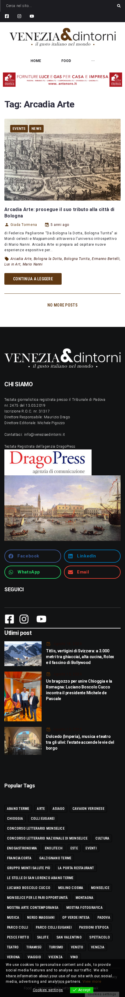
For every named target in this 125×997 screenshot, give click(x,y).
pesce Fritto (18, 937)
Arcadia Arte (21, 259)
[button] (32, 556)
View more (92, 982)
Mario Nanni (33, 264)
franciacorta (19, 858)
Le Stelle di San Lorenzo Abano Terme (40, 878)
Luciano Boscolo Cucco (28, 888)
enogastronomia (22, 848)
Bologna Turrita (77, 259)
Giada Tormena (23, 225)
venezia (97, 947)
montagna (85, 898)
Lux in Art (12, 264)
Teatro (13, 947)
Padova (103, 917)
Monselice (100, 888)
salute (43, 937)
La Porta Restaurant (76, 868)
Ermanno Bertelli (105, 259)
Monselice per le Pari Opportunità (37, 898)
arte (41, 809)
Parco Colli (17, 927)
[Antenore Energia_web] (62, 79)
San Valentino (69, 937)
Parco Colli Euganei (54, 927)
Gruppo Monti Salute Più (28, 868)
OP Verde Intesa (76, 917)
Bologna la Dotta (48, 259)
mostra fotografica (84, 908)
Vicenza (56, 957)
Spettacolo (99, 937)
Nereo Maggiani (40, 917)
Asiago (59, 809)
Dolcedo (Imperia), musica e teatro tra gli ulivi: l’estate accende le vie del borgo (80, 742)
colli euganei (43, 819)
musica (13, 917)
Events (19, 128)
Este (74, 848)
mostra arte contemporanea (32, 908)
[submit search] (119, 6)
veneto (77, 947)
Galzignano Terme (55, 858)
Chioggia (15, 819)
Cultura (102, 838)
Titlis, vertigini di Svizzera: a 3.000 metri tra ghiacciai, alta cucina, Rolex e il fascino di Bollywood (80, 657)
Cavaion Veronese (88, 809)
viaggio (34, 957)
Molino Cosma (70, 888)
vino (74, 957)
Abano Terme (18, 809)
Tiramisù (33, 947)
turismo (56, 947)
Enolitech (54, 848)
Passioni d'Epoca (94, 927)
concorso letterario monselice (36, 828)
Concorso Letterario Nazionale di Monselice (47, 838)
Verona (13, 957)
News (36, 128)
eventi (90, 848)
